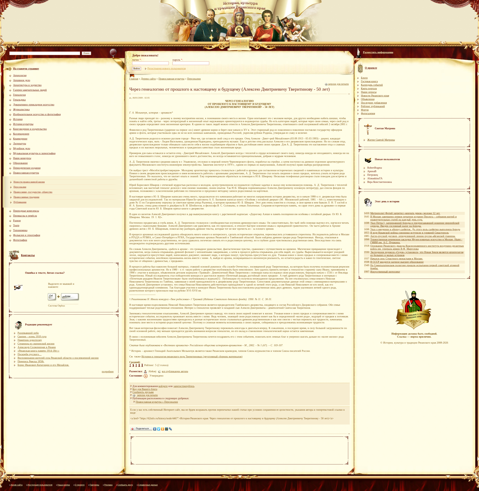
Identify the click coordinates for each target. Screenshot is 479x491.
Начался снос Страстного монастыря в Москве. (396, 258)
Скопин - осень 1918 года (32, 336)
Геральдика (19, 99)
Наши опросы (368, 92)
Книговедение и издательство (30, 129)
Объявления (367, 99)
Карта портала (369, 88)
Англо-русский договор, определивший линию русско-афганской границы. (413, 236)
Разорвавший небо (28, 333)
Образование (20, 163)
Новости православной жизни (29, 181)
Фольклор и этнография (26, 235)
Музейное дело (21, 148)
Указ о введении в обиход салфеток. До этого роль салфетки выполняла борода (415, 229)
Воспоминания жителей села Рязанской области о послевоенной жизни (58, 357)
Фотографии (20, 240)
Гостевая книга (369, 81)
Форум (365, 109)
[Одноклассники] (163, 429)
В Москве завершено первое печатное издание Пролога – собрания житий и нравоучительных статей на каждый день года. (413, 218)
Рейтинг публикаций (373, 106)
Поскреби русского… (30, 354)
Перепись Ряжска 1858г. (31, 361)
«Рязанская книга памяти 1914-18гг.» (38, 350)
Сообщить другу (125, 485)
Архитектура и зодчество (27, 85)
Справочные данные (148, 485)
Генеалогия (19, 94)
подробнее (108, 371)
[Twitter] (159, 429)
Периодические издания (26, 168)
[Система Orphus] (64, 300)
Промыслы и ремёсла (25, 215)
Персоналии (19, 186)
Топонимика (20, 230)
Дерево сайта (148, 78)
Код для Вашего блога (144, 389)
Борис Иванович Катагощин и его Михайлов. (43, 365)
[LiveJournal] (171, 429)
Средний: (135, 362)
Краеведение (20, 138)
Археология (19, 75)
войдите (163, 386)
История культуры (23, 124)
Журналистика (21, 109)
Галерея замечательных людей (30, 90)
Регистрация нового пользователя (166, 68)
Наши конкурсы (22, 158)
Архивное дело (21, 80)
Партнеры (94, 485)
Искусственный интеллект (385, 271)
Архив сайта (16, 485)
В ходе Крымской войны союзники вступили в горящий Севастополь (409, 232)
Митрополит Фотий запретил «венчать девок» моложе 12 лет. (405, 213)
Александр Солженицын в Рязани (37, 347)
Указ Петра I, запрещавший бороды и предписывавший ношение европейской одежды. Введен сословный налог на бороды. (414, 224)
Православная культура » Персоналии (157, 402)
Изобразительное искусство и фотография (37, 114)
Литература (19, 143)
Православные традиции (26, 197)
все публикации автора (175, 371)
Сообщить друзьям (143, 392)
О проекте (80, 485)
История (17, 119)
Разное (17, 220)
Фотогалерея (368, 113)
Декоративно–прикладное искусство (33, 104)
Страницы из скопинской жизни (36, 343)
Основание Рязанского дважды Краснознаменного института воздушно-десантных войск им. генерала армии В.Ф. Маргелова (417, 247)
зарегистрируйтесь (183, 386)
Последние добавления (374, 102)
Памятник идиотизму (30, 340)
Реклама (108, 485)
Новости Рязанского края (375, 95)
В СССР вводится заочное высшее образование (397, 262)
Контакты (28, 255)
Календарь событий (372, 85)
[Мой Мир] (167, 429)
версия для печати (338, 84)
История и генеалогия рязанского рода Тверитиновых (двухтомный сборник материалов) (191, 356)
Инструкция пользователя (40, 485)
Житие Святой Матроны (381, 139)
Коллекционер (21, 133)
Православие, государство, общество (32, 192)
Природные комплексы (26, 210)
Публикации (19, 202)
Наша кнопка (63, 485)
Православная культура (26, 172)
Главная (133, 78)
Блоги (364, 77)
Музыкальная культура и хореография (34, 153)
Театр (16, 225)
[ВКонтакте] (155, 429)
